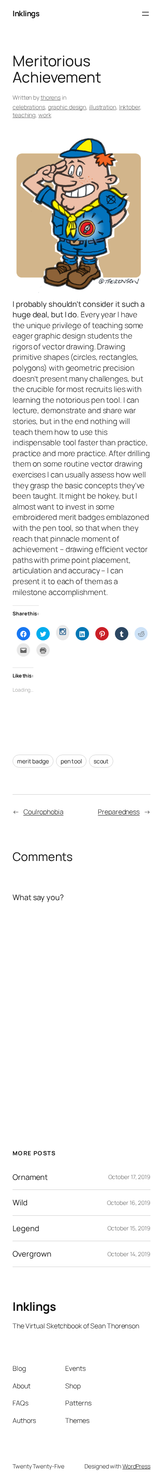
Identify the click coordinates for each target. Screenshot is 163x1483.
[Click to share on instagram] (62, 632)
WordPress (136, 1466)
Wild (20, 1202)
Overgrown (32, 1254)
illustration (102, 107)
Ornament (30, 1177)
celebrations (29, 107)
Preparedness (119, 811)
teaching (24, 115)
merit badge (33, 761)
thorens (51, 97)
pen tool (71, 761)
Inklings (26, 13)
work (44, 115)
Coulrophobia (43, 811)
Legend (26, 1228)
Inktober (129, 107)
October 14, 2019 (128, 1254)
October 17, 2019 (129, 1177)
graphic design (67, 107)
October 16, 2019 (128, 1203)
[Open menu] (145, 14)
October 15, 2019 (128, 1228)
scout (101, 761)
